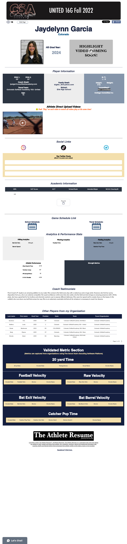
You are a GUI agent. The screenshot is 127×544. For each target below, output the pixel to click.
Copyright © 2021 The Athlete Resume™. (41, 442)
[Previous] (111, 341)
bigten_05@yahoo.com (64, 85)
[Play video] (91, 52)
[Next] (121, 341)
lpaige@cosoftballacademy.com (23, 84)
